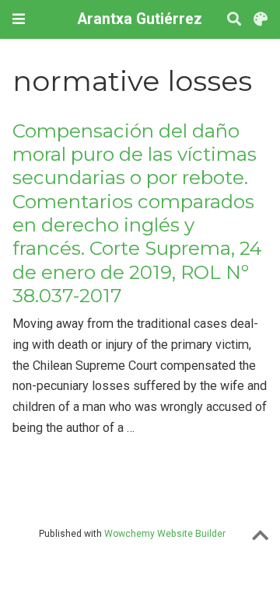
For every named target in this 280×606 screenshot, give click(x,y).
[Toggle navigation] (18, 19)
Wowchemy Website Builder (165, 533)
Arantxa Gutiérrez (140, 19)
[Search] (234, 20)
